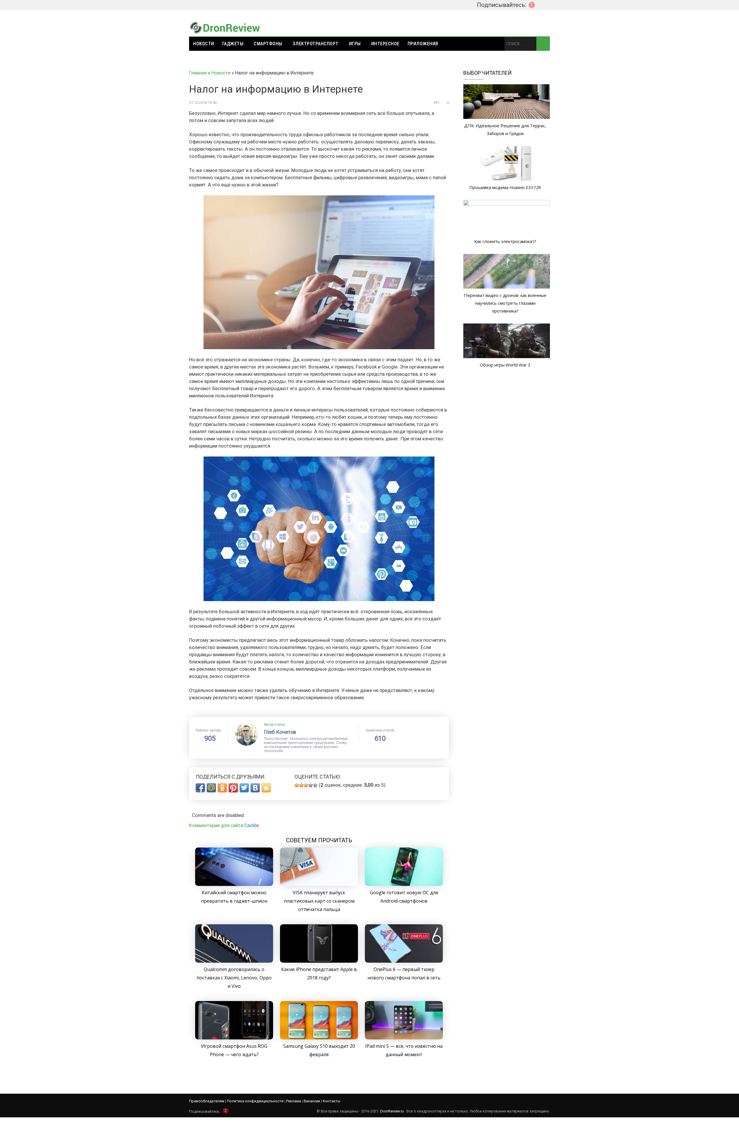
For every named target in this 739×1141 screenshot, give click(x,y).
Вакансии (312, 1101)
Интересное (385, 43)
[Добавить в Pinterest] (233, 787)
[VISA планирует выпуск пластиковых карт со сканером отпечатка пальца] (319, 884)
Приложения (423, 43)
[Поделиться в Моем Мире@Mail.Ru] (211, 787)
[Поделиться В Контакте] (255, 787)
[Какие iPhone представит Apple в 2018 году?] (319, 961)
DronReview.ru (392, 1111)
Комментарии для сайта (224, 825)
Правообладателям (206, 1101)
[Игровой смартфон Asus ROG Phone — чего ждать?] (234, 1038)
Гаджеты (233, 43)
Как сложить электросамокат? (505, 241)
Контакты (331, 1101)
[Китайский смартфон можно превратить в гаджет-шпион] (234, 884)
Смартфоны (268, 43)
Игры (355, 43)
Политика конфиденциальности (255, 1101)
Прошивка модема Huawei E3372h (505, 187)
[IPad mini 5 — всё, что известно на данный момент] (404, 1038)
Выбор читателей (487, 73)
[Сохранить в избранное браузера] (266, 787)
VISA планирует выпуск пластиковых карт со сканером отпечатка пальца (319, 900)
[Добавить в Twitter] (244, 787)
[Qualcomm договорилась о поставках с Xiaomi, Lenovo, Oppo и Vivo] (234, 961)
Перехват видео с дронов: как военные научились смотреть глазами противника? (505, 303)
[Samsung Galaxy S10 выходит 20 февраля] (319, 1038)
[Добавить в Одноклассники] (222, 787)
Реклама (293, 1101)
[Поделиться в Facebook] (200, 787)
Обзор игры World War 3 (505, 365)
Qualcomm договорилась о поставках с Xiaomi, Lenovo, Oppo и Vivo (234, 977)
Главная (198, 73)
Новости (203, 43)
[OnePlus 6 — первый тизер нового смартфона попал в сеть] (404, 961)
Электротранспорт (316, 43)
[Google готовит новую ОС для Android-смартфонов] (404, 884)
